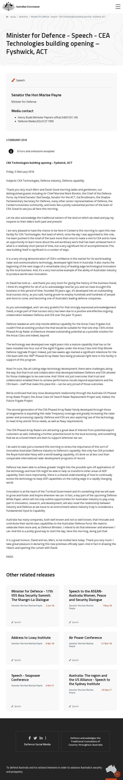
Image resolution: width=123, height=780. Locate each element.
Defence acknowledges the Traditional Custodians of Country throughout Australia (85, 741)
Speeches (23, 16)
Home (13, 17)
